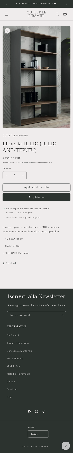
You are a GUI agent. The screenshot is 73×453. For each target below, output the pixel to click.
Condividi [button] (11, 263)
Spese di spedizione (24, 163)
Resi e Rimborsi (15, 358)
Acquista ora (36, 197)
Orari (10, 397)
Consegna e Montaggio (19, 351)
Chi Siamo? (13, 335)
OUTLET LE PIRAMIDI (39, 447)
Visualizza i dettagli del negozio (23, 217)
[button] (7, 14)
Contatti (11, 381)
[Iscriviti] (62, 315)
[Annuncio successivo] (66, 3)
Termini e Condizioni (18, 343)
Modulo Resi (14, 366)
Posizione (12, 389)
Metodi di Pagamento (18, 374)
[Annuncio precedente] (6, 3)
